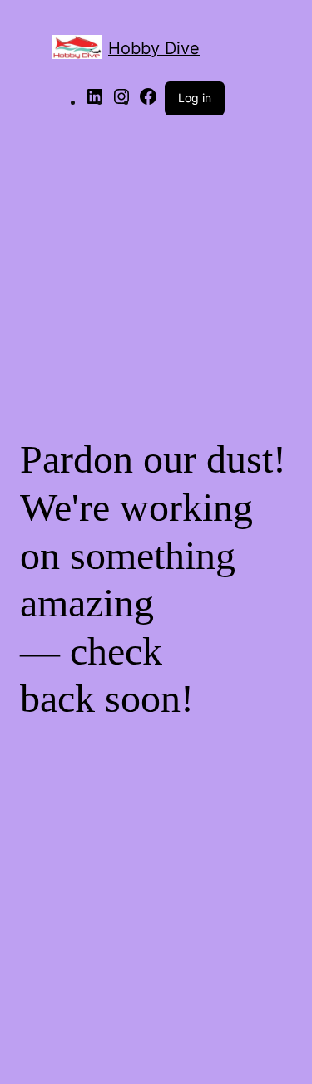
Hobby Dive (154, 48)
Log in (194, 98)
